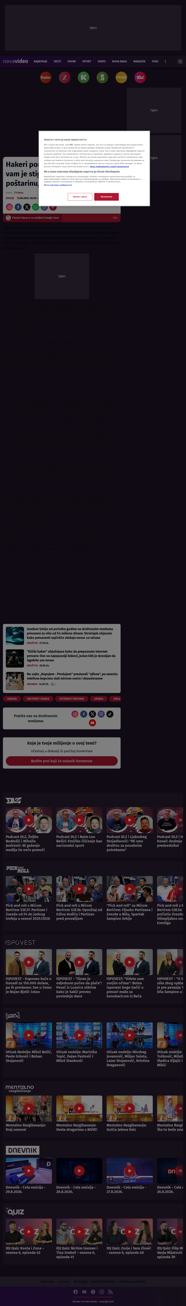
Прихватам (106, 196)
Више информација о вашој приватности (109, 166)
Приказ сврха (80, 196)
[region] (94, 168)
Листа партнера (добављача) (58, 185)
